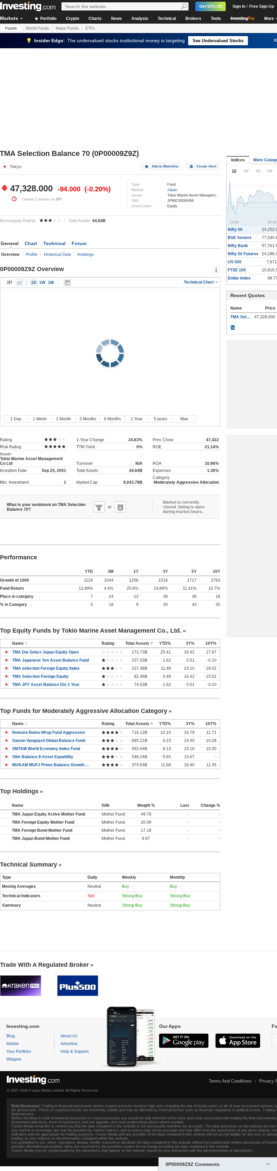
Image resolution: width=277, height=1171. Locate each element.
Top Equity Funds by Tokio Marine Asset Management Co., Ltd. (90, 630)
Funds (11, 28)
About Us (68, 1036)
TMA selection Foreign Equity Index (46, 668)
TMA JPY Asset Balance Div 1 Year (46, 684)
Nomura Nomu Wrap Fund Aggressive (48, 732)
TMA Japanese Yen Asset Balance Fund (50, 660)
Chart (31, 243)
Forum (79, 243)
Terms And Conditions (230, 1081)
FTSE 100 (237, 270)
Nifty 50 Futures (243, 253)
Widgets (13, 1059)
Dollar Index (239, 278)
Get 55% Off (210, 6)
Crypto (72, 18)
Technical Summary (28, 864)
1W (42, 282)
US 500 (235, 262)
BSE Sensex (240, 237)
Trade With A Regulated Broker (44, 964)
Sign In (238, 6)
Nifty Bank (238, 245)
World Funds (37, 28)
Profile (31, 254)
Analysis (139, 18)
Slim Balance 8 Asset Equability (42, 756)
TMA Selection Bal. (248, 317)
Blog (10, 1036)
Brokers (193, 18)
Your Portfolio (18, 1051)
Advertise (69, 1043)
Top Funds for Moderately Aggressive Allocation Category (83, 711)
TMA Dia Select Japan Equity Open (45, 652)
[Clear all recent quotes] (232, 325)
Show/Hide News (67, 282)
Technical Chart (199, 282)
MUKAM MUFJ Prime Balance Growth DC (52, 765)
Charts (95, 18)
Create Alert (206, 166)
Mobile (12, 1043)
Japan (172, 190)
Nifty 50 (235, 229)
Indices (238, 160)
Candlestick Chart (10, 282)
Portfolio (47, 18)
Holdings (85, 254)
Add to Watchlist (165, 166)
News (116, 18)
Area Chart (19, 282)
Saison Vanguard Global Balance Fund (48, 740)
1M (51, 282)
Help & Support (74, 1051)
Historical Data (57, 254)
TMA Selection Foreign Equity (40, 676)
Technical (167, 18)
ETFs (90, 28)
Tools (216, 18)
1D (33, 282)
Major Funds (67, 28)
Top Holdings (19, 791)
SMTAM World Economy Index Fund (46, 748)
